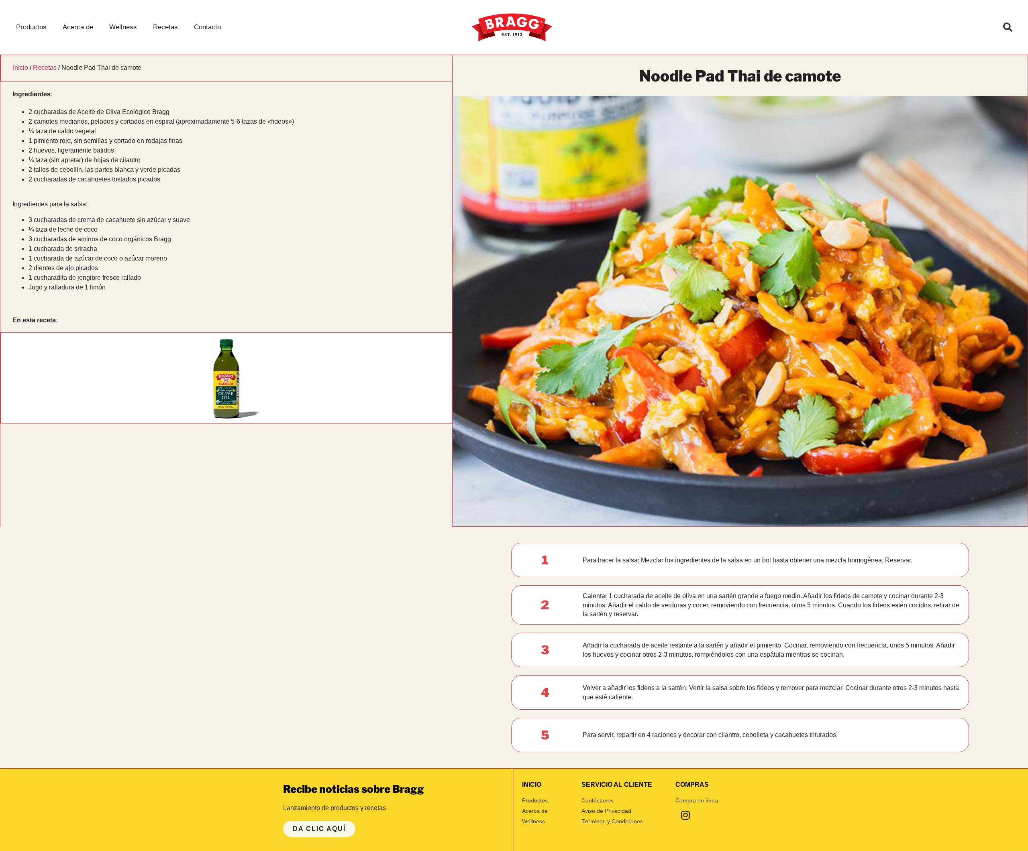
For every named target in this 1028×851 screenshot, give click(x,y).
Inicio (20, 67)
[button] (1007, 27)
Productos (31, 27)
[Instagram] (685, 815)
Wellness (123, 27)
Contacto (207, 27)
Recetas (165, 27)
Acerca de (78, 27)
